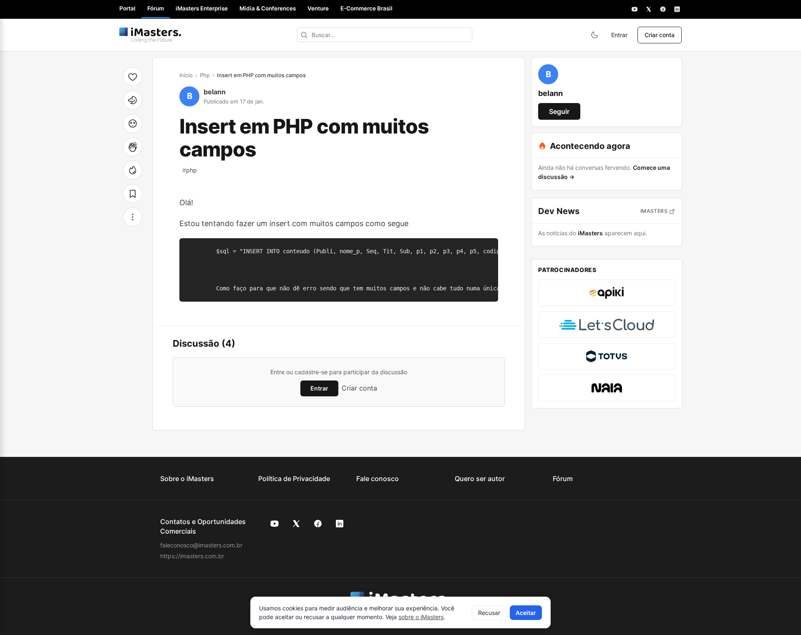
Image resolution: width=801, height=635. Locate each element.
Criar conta (660, 34)
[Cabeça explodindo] (132, 123)
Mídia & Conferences (267, 8)
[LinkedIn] (677, 9)
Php (205, 75)
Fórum (155, 8)
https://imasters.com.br (192, 555)
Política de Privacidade (294, 478)
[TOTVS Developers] (606, 356)
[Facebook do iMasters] (318, 523)
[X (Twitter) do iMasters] (296, 523)
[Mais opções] (132, 217)
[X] (648, 9)
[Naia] (606, 388)
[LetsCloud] (606, 324)
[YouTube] (634, 9)
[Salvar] (132, 193)
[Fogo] (132, 170)
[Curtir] (132, 77)
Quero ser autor (480, 478)
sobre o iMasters (420, 616)
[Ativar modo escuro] (594, 35)
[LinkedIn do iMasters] (339, 523)
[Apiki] (606, 293)
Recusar (489, 612)
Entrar (619, 34)
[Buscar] (304, 35)
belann (215, 92)
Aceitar (526, 612)
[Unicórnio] (132, 100)
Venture (318, 8)
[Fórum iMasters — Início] (150, 35)
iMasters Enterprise (202, 8)
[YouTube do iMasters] (274, 523)
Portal (127, 8)
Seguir (559, 111)
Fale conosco (377, 478)
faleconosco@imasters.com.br (201, 545)
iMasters (654, 211)
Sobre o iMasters (187, 478)
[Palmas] (132, 147)
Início (186, 75)
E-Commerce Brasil (366, 8)
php (189, 170)
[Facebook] (663, 9)
